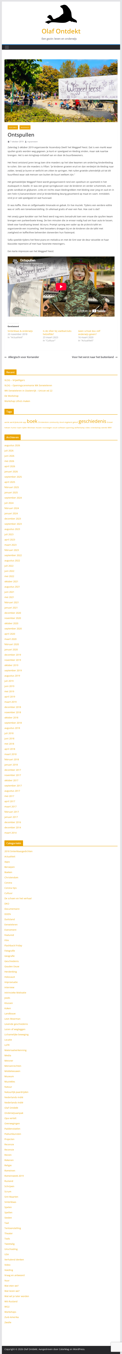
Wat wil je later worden (16, 1296)
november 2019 (12, 659)
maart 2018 (10, 754)
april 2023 (9, 539)
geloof (75, 422)
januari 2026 (11, 471)
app (24, 422)
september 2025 (13, 476)
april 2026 (9, 466)
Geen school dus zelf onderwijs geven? (89, 332)
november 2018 (12, 712)
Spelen (8, 1207)
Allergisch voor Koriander (23, 357)
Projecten (9, 1139)
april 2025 (9, 481)
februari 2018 (11, 759)
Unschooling (11, 1249)
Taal (6, 1222)
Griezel (110, 422)
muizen (39, 428)
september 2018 (13, 722)
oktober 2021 (11, 581)
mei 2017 (9, 796)
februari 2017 (11, 811)
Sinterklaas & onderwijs (20, 330)
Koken (7, 1008)
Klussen (8, 1003)
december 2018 (12, 707)
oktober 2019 (11, 665)
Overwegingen (12, 1123)
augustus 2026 (12, 445)
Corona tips (10, 887)
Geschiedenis (11, 961)
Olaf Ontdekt (61, 31)
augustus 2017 (12, 790)
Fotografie (9, 950)
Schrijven (9, 1186)
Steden (8, 1217)
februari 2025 (11, 487)
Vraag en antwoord (14, 1275)
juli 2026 (9, 450)
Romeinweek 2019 (14, 1175)
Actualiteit (9, 856)
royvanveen (32, 141)
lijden (24, 428)
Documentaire (12, 908)
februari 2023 (11, 550)
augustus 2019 (12, 675)
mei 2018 (9, 743)
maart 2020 (10, 639)
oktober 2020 (11, 623)
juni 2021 (9, 591)
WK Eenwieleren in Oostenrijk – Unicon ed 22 (28, 390)
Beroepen (9, 866)
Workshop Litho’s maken (17, 401)
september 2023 (13, 523)
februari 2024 (11, 508)
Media (7, 1055)
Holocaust (9, 976)
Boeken (8, 872)
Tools (7, 1238)
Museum (9, 1076)
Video (7, 1264)
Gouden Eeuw (11, 966)
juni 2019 (9, 686)
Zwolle (7, 1322)
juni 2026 (9, 455)
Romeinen (9, 1170)
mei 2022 (9, 576)
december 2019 (12, 654)
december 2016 (12, 822)
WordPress (79, 1349)
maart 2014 (10, 832)
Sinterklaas (10, 1201)
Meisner (8, 1060)
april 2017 (9, 801)
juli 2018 (9, 733)
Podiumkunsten (12, 1133)
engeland (68, 422)
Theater (8, 1233)
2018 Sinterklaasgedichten (18, 851)
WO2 (7, 1306)
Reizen (8, 1154)
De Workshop (11, 395)
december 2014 (12, 827)
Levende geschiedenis (16, 1023)
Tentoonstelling (12, 1228)
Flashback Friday (13, 945)
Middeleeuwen (12, 1071)
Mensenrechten (12, 1065)
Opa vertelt (10, 1118)
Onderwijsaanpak (13, 1112)
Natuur (8, 1086)
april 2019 (9, 696)
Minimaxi (31, 428)
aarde (6, 422)
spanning (70, 428)
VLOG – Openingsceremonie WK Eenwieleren (28, 385)
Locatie (8, 1039)
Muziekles (25, 127)
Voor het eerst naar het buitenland (93, 357)
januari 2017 (11, 816)
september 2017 (13, 785)
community (54, 422)
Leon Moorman (12, 1018)
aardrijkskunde (16, 422)
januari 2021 (11, 607)
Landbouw (10, 1013)
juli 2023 (9, 534)
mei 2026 (9, 461)
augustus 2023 (12, 529)
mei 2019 (9, 691)
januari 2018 (11, 764)
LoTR (7, 1044)
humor (14, 428)
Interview (9, 987)
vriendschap (96, 428)
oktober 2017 (11, 780)
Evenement (10, 929)
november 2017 (12, 775)
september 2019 (13, 670)
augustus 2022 (12, 560)
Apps (7, 861)
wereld (104, 428)
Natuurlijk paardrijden (16, 1092)
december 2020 (12, 612)
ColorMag (64, 1349)
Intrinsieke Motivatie (15, 992)
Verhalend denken (14, 1259)
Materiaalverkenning (15, 1050)
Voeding (8, 1270)
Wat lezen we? (12, 1290)
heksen (7, 428)
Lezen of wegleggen (14, 1029)
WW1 (110, 428)
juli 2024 (9, 502)
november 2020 (12, 618)
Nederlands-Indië (13, 1097)
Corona (8, 882)
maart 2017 (10, 806)
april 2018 (9, 748)
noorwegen (47, 428)
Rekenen (9, 1160)
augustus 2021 (12, 586)
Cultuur (8, 893)
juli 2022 (9, 565)
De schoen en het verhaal (18, 898)
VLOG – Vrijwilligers (14, 380)
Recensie (9, 1144)
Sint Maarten (11, 1196)
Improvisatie (11, 982)
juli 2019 (9, 680)
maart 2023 (10, 544)
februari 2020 (11, 644)
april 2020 (9, 633)
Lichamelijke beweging (16, 1034)
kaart (19, 428)
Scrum (7, 1191)
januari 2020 (11, 649)
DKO (6, 903)
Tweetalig (9, 1243)
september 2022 (13, 555)
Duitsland (9, 919)
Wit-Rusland (10, 1301)
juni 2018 (9, 738)
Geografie (9, 955)
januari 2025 (11, 492)
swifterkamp (79, 428)
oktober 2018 (11, 717)
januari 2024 (11, 513)
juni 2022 (9, 570)
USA (6, 1254)
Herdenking (10, 971)
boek (32, 421)
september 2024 (13, 497)
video (87, 428)
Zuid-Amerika (11, 1317)
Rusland (8, 1181)
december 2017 (12, 769)
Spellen (8, 1212)
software (61, 428)
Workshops (10, 1311)
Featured (13, 127)
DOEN (7, 914)
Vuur (7, 1280)
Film (6, 940)
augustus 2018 (12, 728)
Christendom (43, 422)
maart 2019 (10, 701)
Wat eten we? (11, 1285)
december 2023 (12, 518)
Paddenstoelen (12, 1128)
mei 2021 (9, 597)
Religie (8, 1165)
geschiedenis (92, 421)
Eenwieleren (11, 924)
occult (55, 428)
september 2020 (13, 628)
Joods (7, 997)
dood (61, 422)
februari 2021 (11, 602)
